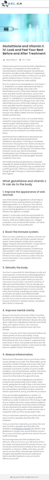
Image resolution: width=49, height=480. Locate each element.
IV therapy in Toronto (22, 428)
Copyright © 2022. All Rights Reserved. (25, 477)
